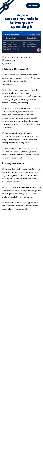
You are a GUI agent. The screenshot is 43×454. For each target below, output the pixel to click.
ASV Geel (7, 6)
